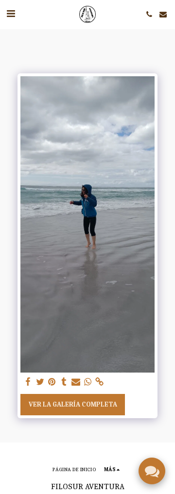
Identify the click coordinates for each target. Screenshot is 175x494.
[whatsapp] (88, 382)
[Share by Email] (75, 382)
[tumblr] (64, 382)
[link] (99, 382)
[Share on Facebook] (28, 382)
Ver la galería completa (73, 404)
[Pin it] (52, 382)
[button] (10, 14)
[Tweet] (40, 382)
